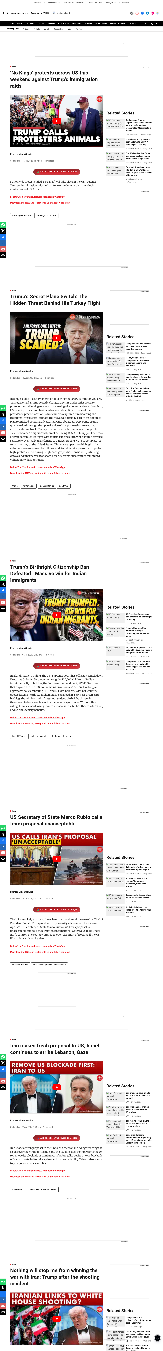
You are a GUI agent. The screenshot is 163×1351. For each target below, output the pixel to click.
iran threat (63, 486)
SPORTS (88, 23)
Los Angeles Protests (21, 215)
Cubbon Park (59, 29)
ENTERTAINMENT (118, 23)
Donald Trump (18, 736)
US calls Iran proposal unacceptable (49, 964)
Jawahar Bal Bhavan (76, 29)
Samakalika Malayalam (74, 2)
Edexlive (125, 2)
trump (15, 486)
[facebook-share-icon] (3, 238)
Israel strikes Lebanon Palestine (42, 1189)
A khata (26, 29)
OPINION (51, 23)
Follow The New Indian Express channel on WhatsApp (37, 197)
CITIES (41, 23)
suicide (47, 29)
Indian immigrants (39, 736)
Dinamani (38, 2)
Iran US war (17, 1189)
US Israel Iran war (20, 964)
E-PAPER (45, 13)
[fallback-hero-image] (115, 124)
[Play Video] (56, 121)
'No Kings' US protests (46, 215)
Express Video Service (21, 154)
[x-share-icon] (3, 232)
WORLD (20, 23)
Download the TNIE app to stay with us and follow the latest (40, 203)
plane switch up (47, 486)
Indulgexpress (112, 2)
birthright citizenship (61, 736)
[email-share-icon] (3, 250)
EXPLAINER (63, 23)
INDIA (11, 23)
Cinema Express (95, 2)
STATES (31, 23)
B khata (36, 29)
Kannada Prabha (53, 2)
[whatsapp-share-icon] (3, 226)
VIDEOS (133, 23)
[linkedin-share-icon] (3, 244)
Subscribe (35, 13)
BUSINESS (77, 23)
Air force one (28, 486)
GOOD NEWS (101, 23)
